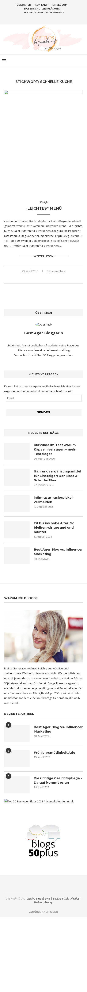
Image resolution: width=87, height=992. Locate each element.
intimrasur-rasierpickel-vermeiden (54, 499)
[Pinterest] (46, 18)
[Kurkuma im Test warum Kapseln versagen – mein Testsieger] (17, 451)
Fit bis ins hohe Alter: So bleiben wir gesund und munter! (54, 527)
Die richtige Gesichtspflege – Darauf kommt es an (58, 780)
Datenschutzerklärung (42, 8)
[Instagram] (41, 18)
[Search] (83, 61)
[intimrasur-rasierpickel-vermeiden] (17, 503)
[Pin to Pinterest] (48, 278)
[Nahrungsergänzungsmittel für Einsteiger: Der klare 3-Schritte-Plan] (17, 477)
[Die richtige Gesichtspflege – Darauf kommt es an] (17, 784)
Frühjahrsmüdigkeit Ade (54, 752)
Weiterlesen (43, 256)
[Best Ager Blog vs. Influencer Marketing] (17, 555)
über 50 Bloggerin (48, 355)
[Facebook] (35, 18)
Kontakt (41, 4)
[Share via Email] (53, 278)
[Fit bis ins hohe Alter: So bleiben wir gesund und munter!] (17, 529)
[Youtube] (52, 18)
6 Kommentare (56, 271)
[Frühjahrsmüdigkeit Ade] (17, 758)
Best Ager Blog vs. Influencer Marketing (58, 551)
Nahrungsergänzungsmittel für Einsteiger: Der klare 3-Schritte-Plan (57, 475)
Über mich (23, 4)
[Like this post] (34, 278)
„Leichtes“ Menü (44, 208)
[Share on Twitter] (44, 278)
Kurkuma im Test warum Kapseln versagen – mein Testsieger (55, 449)
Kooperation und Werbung (43, 12)
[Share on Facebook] (39, 278)
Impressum (59, 4)
